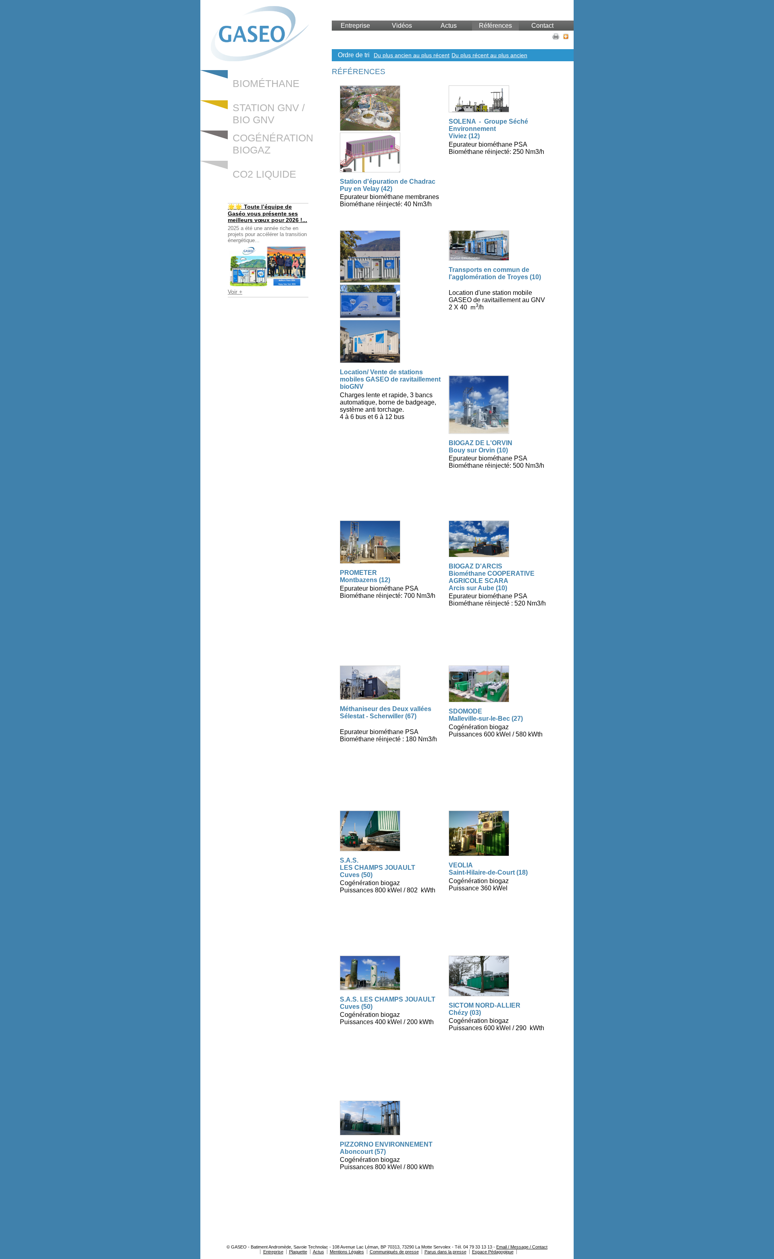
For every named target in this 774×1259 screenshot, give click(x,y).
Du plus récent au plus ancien (489, 55)
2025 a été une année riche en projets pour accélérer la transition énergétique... (267, 234)
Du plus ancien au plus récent (411, 55)
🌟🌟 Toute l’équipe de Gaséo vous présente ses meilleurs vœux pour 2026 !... (267, 213)
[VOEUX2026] (268, 265)
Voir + (235, 291)
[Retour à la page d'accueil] (260, 59)
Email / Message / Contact (521, 1246)
